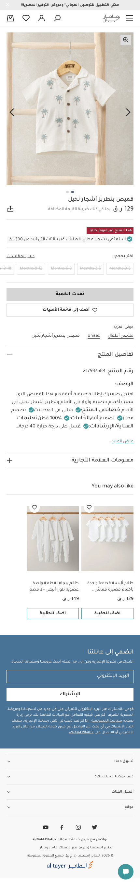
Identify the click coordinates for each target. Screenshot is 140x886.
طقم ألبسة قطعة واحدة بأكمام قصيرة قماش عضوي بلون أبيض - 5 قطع (108, 587)
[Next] (12, 112)
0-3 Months (120, 269)
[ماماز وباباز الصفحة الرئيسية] (111, 18)
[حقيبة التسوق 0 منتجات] (10, 18)
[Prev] (128, 112)
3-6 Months (90, 269)
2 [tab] (67, 192)
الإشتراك (70, 694)
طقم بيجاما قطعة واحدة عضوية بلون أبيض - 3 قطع (54, 586)
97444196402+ (81, 733)
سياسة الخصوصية (106, 721)
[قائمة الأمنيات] (89, 507)
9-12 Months (31, 269)
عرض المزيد (122, 441)
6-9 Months (61, 269)
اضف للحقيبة (107, 613)
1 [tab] (72, 192)
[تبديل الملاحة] (129, 18)
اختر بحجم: (123, 256)
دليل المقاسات (21, 256)
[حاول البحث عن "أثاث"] (57, 18)
